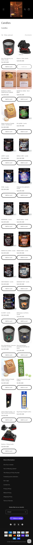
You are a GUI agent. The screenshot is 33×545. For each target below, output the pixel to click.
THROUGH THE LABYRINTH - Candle (23, 187)
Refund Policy (7, 492)
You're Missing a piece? (10, 468)
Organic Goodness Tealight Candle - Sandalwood (7, 124)
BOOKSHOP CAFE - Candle (23, 281)
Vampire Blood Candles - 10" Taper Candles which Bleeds (8, 412)
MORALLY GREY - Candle (22, 156)
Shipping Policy (8, 496)
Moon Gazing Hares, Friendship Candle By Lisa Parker (23, 347)
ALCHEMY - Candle (5, 312)
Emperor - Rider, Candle (22, 58)
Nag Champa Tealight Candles (24, 411)
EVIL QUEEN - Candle (22, 123)
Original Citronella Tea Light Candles (23, 380)
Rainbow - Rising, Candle (7, 444)
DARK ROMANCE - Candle (7, 281)
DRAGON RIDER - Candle (22, 250)
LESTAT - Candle (5, 156)
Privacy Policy (7, 488)
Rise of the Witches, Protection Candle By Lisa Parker (8, 346)
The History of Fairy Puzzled (11, 472)
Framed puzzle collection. (11, 476)
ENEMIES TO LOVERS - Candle (8, 250)
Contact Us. (7, 484)
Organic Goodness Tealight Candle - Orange (7, 380)
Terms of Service (8, 500)
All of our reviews (8, 464)
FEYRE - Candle (5, 187)
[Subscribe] (25, 512)
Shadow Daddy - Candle (22, 219)
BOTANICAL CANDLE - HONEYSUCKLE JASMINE (7, 91)
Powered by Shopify (21, 541)
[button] (3, 9)
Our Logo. (6, 480)
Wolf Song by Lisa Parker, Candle (23, 313)
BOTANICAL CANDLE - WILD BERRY (23, 91)
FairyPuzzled (14, 541)
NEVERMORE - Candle (6, 219)
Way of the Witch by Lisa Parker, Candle (7, 59)
